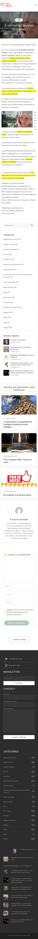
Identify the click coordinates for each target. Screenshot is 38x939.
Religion (6, 312)
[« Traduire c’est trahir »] (14, 851)
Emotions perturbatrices (12, 264)
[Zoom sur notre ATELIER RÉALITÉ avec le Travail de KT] (5, 921)
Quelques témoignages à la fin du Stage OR (17, 866)
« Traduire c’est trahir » (27, 849)
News (5, 292)
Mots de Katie (8, 287)
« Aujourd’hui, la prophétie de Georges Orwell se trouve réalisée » (17, 424)
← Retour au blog (19, 639)
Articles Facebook (9, 249)
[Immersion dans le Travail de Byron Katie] (5, 859)
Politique (6, 302)
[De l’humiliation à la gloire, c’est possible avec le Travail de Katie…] (5, 905)
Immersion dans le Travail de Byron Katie (22, 858)
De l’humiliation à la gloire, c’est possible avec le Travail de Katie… (22, 904)
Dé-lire (5, 254)
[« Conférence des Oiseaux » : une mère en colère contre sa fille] (5, 872)
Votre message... (8, 708)
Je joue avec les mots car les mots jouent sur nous (16, 791)
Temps (5, 327)
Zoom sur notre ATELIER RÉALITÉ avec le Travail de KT (22, 920)
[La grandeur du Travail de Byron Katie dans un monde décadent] (5, 889)
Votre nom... (7, 694)
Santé (5, 317)
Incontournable (8, 269)
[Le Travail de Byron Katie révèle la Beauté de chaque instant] (5, 897)
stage (5, 322)
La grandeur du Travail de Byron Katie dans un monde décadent (21, 888)
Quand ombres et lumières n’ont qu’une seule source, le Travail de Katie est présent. (21, 880)
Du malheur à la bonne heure (17, 495)
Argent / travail (8, 244)
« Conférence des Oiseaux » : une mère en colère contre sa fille (22, 871)
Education (6, 259)
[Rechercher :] (19, 225)
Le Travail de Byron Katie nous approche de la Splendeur (20, 912)
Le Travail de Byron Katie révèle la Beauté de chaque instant (22, 896)
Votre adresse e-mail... (10, 701)
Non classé (7, 297)
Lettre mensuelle (9, 282)
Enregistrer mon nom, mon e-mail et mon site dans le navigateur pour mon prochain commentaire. (19, 612)
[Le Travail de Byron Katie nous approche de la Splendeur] (5, 913)
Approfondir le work (10, 239)
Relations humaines (10, 307)
